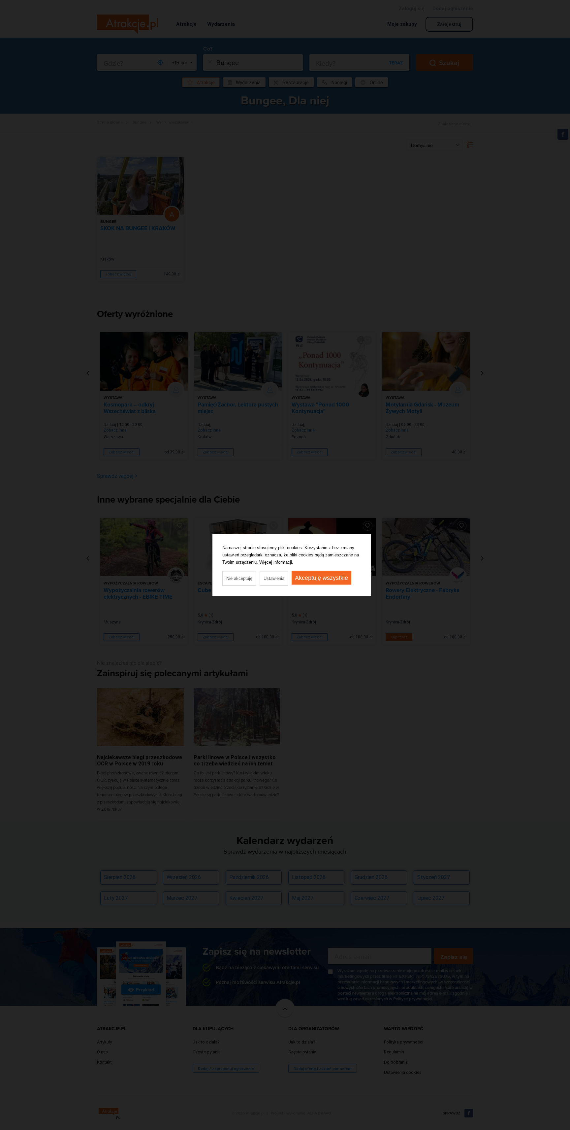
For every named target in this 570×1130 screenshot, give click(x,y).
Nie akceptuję (239, 578)
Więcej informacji (275, 562)
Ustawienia (274, 578)
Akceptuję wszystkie (321, 578)
